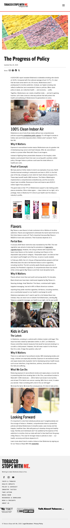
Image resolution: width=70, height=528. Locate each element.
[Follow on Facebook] (4, 477)
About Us (5, 503)
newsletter (35, 444)
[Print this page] (12, 70)
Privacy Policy (38, 523)
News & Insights (9, 500)
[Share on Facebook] (16, 70)
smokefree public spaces (32, 135)
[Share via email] (9, 70)
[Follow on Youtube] (13, 477)
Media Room (6, 495)
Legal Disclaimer (28, 523)
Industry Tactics (9, 489)
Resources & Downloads (11, 498)
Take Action (7, 492)
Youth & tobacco (9, 481)
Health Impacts (8, 484)
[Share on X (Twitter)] (19, 70)
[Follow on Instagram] (9, 477)
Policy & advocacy (9, 487)
